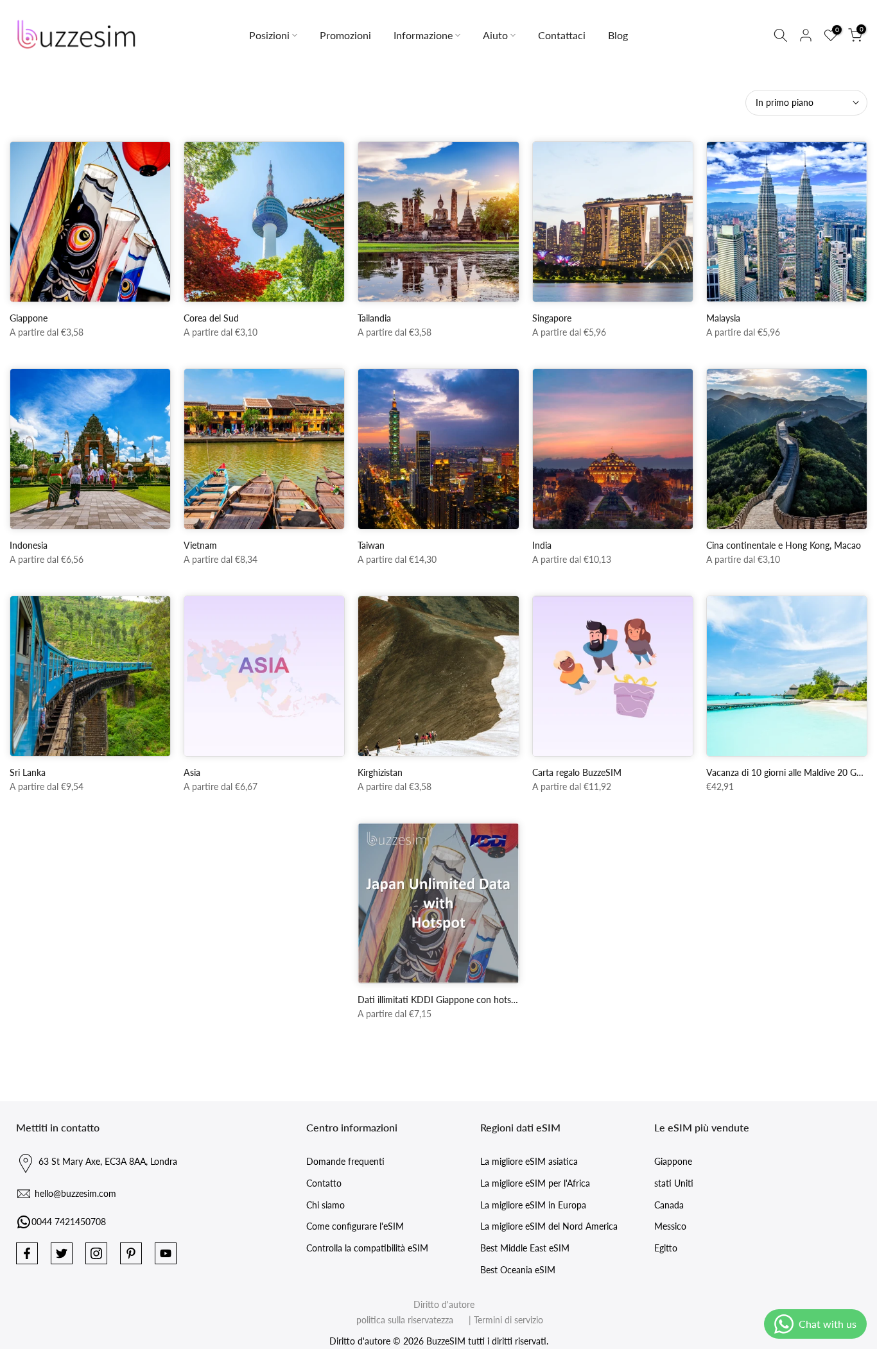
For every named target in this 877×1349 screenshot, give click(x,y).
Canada (669, 1204)
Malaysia (723, 318)
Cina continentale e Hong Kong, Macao (783, 545)
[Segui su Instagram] (96, 1253)
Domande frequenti (345, 1161)
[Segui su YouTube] (166, 1253)
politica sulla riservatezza (404, 1319)
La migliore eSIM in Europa (533, 1204)
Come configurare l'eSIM (355, 1226)
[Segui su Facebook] (27, 1253)
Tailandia (374, 318)
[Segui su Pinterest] (131, 1253)
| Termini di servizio (499, 1319)
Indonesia (29, 545)
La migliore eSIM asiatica (529, 1161)
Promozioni (345, 35)
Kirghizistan (380, 772)
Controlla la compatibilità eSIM (367, 1247)
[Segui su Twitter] (62, 1253)
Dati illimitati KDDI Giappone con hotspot (441, 999)
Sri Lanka (28, 772)
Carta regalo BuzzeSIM (576, 772)
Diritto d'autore (443, 1304)
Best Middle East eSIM (524, 1247)
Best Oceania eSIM (517, 1269)
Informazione (423, 35)
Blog (618, 35)
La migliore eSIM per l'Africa (535, 1183)
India (541, 545)
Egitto (665, 1247)
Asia (192, 772)
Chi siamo (325, 1204)
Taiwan (371, 545)
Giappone (29, 318)
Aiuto (495, 35)
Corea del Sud (211, 318)
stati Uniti (673, 1183)
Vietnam (200, 545)
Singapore (551, 318)
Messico (670, 1226)
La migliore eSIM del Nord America (549, 1226)
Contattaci (562, 35)
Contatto (324, 1183)
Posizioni (269, 35)
